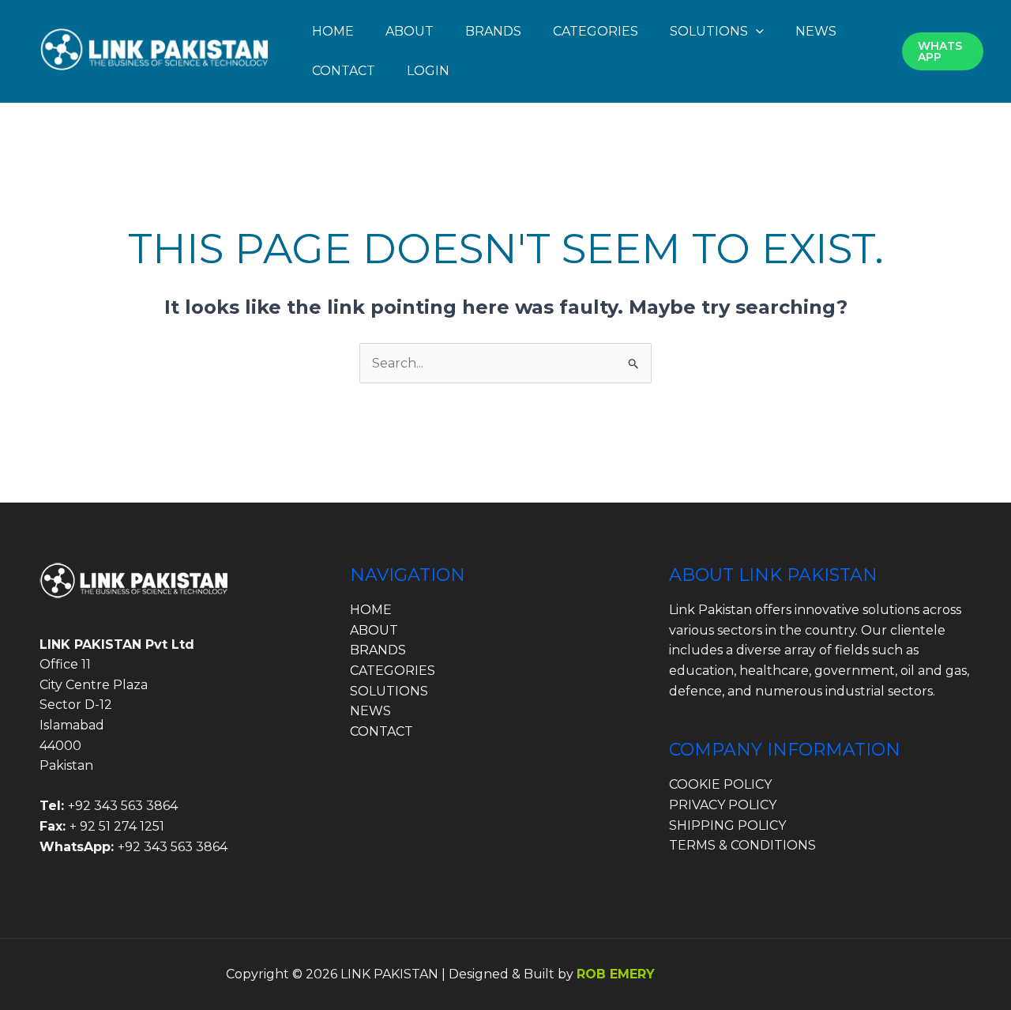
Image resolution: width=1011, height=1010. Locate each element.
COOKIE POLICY (720, 784)
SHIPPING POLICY (727, 825)
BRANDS (493, 31)
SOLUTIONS (709, 31)
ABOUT (409, 31)
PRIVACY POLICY (722, 804)
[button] (756, 31)
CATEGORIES (595, 31)
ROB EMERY (616, 974)
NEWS (815, 31)
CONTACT (343, 70)
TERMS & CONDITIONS (742, 845)
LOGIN (428, 70)
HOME (333, 31)
